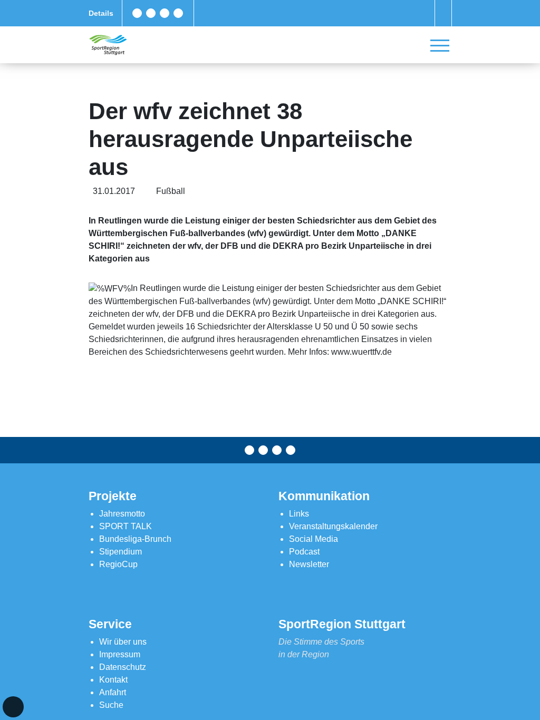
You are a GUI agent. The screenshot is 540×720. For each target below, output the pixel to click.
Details (101, 13)
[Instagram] (164, 13)
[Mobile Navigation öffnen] (439, 45)
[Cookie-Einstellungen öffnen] (13, 706)
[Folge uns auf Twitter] (151, 13)
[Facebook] (137, 13)
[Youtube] (178, 13)
